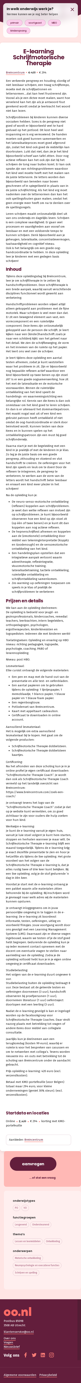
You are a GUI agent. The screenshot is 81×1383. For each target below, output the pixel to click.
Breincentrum (15, 72)
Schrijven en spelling (26, 1272)
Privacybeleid (48, 1375)
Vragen (8, 1342)
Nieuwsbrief (12, 1347)
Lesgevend (21, 1224)
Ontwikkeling (53, 1241)
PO (16, 1207)
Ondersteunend (40, 1224)
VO (25, 1207)
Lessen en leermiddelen (27, 1241)
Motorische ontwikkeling (28, 1258)
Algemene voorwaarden (20, 1375)
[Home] (41, 1311)
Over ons (10, 1338)
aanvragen (33, 1164)
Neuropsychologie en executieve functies (37, 1265)
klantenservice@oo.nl (19, 1332)
